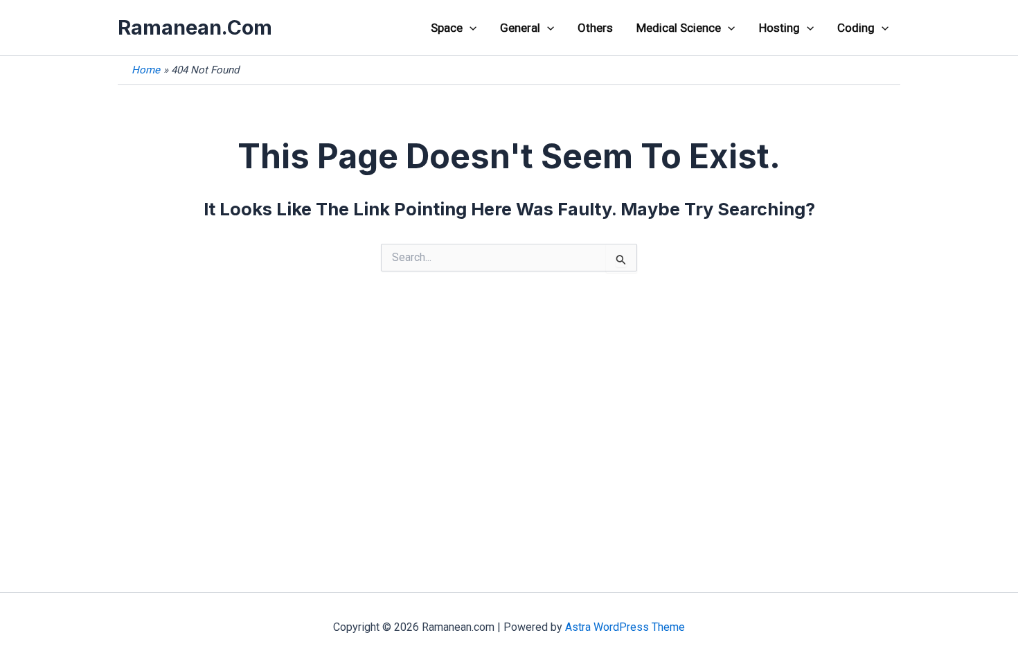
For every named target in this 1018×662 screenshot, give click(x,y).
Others (595, 28)
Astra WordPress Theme (625, 627)
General (520, 28)
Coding (856, 28)
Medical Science (678, 28)
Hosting (779, 28)
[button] (469, 27)
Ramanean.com (195, 27)
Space (447, 28)
